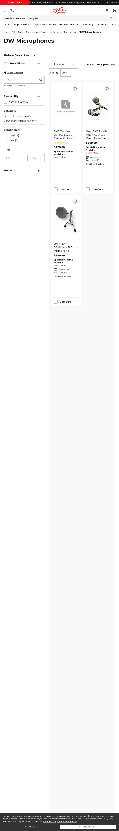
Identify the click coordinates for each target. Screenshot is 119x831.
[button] (38, 63)
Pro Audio (18, 32)
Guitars (7, 24)
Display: (54, 72)
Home (7, 32)
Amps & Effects (22, 24)
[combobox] (63, 65)
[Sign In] (107, 10)
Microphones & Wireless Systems (44, 32)
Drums (53, 24)
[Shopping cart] (114, 10)
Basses (74, 24)
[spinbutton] (12, 158)
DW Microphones (90, 32)
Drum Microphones (17, 116)
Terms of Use (49, 821)
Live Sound (101, 24)
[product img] (65, 106)
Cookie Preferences (67, 821)
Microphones (71, 32)
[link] (66, 135)
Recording (87, 24)
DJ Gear (63, 24)
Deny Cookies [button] (31, 827)
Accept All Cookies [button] (88, 827)
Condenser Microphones (20, 120)
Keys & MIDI (40, 24)
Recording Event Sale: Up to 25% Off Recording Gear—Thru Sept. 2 (65, 2)
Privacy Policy (84, 816)
